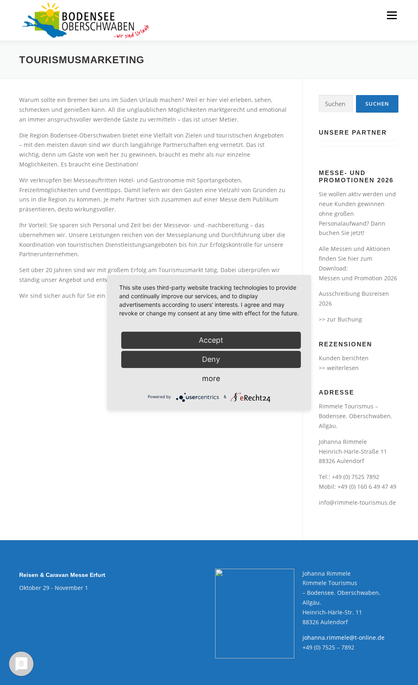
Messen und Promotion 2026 (358, 278)
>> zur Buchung (340, 319)
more (211, 378)
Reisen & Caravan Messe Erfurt (62, 575)
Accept (211, 340)
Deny (211, 359)
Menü (392, 15)
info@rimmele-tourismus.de (357, 502)
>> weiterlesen (339, 368)
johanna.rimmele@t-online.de (343, 637)
